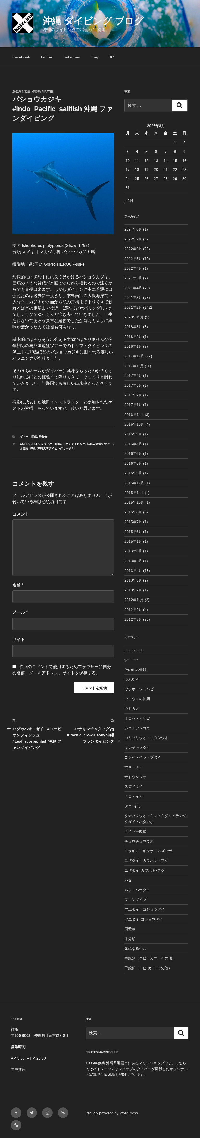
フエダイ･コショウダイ (143, 919)
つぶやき (131, 679)
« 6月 (128, 201)
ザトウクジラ (135, 777)
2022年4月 (133, 268)
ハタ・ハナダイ (137, 890)
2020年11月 (134, 317)
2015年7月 (133, 522)
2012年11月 (134, 600)
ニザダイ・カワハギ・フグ (146, 860)
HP (111, 57)
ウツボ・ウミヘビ (139, 689)
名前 (17, 585)
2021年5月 (133, 278)
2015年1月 (133, 541)
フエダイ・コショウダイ (144, 909)
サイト (18, 639)
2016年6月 (133, 453)
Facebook (21, 57)
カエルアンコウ (137, 728)
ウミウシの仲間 (137, 699)
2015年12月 (134, 483)
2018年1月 (133, 346)
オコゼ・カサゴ (137, 718)
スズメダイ (133, 786)
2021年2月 (133, 307)
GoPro (25, 443)
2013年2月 (133, 590)
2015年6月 (133, 532)
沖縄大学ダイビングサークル (55, 448)
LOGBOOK (133, 650)
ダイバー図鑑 (28, 436)
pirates (48, 91)
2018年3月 (133, 327)
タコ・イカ (133, 796)
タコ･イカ (132, 806)
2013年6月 (133, 551)
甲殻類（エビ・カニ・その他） (150, 958)
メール (20, 612)
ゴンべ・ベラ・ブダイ (142, 757)
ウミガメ (131, 708)
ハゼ (128, 880)
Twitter (46, 57)
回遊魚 (43, 436)
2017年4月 (133, 375)
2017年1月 (133, 405)
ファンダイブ (135, 900)
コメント (20, 514)
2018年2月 (133, 337)
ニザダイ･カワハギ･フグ (144, 870)
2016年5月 (133, 463)
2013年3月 (133, 580)
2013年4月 (133, 570)
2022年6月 (133, 249)
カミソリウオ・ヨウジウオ (146, 738)
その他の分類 (135, 670)
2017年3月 (133, 385)
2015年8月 (133, 512)
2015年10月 (134, 502)
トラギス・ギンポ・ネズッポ (148, 851)
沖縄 (33, 448)
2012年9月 (133, 610)
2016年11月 (134, 415)
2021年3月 (133, 297)
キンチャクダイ (137, 748)
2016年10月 (134, 424)
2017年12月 (134, 356)
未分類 (129, 939)
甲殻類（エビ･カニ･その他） (148, 968)
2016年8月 (133, 444)
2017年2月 (133, 395)
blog (94, 57)
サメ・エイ (133, 767)
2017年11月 (134, 366)
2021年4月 (133, 288)
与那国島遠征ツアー (100, 443)
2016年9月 (133, 434)
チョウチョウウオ (139, 841)
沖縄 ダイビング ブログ (93, 20)
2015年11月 (134, 493)
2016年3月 (133, 473)
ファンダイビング (74, 443)
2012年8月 (133, 619)
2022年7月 (133, 239)
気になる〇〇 (135, 948)
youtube (131, 660)
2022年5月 (133, 259)
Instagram (71, 57)
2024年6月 (133, 229)
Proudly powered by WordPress (112, 1113)
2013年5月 (133, 561)
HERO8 (37, 443)
